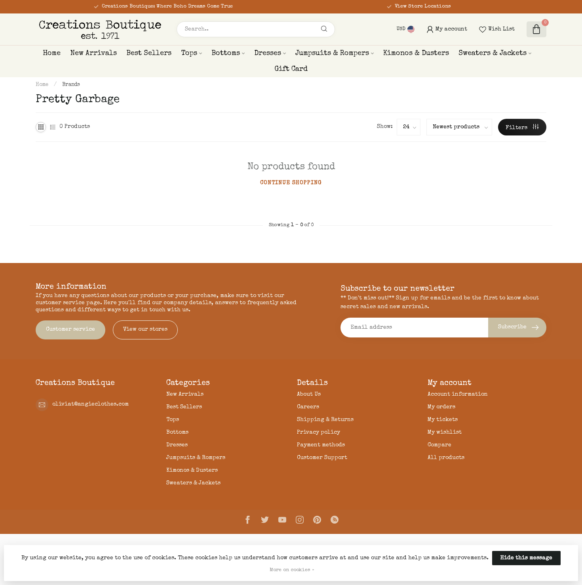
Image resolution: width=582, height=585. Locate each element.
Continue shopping (291, 183)
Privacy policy (318, 432)
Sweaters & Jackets (492, 53)
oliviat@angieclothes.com (90, 404)
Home (52, 53)
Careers (308, 407)
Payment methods (321, 445)
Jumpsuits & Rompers (332, 53)
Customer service (70, 329)
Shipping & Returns (325, 420)
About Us (309, 394)
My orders (441, 407)
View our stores (145, 329)
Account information (458, 394)
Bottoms (225, 53)
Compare (439, 445)
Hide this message (526, 558)
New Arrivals (93, 53)
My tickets (443, 420)
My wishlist (445, 432)
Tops (189, 53)
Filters (517, 128)
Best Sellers (148, 53)
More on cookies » (292, 570)
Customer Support (322, 458)
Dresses (267, 53)
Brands (71, 85)
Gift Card (291, 69)
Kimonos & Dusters (416, 53)
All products (446, 458)
